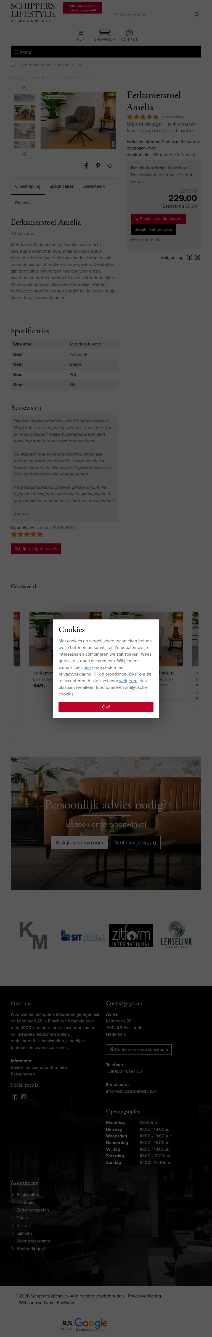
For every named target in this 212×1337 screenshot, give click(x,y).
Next (24, 154)
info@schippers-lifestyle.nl (131, 1091)
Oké (106, 707)
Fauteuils (25, 1202)
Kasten (23, 1225)
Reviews (23, 203)
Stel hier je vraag (135, 842)
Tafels (22, 1218)
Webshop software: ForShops (47, 1302)
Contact (129, 39)
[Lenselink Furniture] (176, 934)
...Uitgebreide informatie (173, 154)
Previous (24, 88)
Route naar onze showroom (141, 1049)
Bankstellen (28, 1194)
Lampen (24, 1233)
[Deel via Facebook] (89, 166)
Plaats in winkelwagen (161, 219)
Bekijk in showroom (153, 229)
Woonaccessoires (33, 1241)
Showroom (105, 39)
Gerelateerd (94, 186)
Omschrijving (28, 186)
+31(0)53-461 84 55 (124, 1071)
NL (79, 39)
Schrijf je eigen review (35, 548)
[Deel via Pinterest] (101, 166)
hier (87, 667)
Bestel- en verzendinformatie (39, 1067)
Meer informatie (146, 240)
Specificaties (61, 186)
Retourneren (23, 1074)
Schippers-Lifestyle (29, 1247)
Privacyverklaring (144, 1296)
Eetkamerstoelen (33, 1210)
